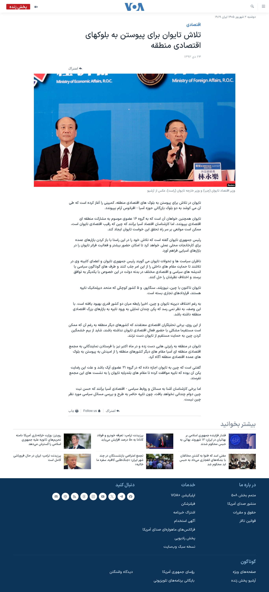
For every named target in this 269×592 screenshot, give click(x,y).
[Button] (75, 68)
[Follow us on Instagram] (93, 496)
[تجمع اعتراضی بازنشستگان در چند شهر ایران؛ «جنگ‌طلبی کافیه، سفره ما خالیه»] (159, 461)
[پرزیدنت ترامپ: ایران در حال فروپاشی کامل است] (77, 461)
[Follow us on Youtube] (102, 496)
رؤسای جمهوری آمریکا (178, 572)
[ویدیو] (36, 7)
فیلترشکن (188, 504)
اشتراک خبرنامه (184, 512)
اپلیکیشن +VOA (183, 495)
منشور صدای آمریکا (241, 504)
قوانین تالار (247, 521)
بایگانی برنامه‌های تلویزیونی (174, 580)
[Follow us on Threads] (84, 496)
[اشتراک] (56, 496)
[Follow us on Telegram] (121, 496)
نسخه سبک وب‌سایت (179, 546)
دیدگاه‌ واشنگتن (121, 572)
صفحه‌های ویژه (244, 572)
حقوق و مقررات (244, 512)
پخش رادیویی (184, 538)
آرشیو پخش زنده (243, 580)
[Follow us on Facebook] (130, 496)
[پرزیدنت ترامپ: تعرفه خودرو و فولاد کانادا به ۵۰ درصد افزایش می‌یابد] (159, 441)
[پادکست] (65, 496)
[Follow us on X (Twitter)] (112, 496)
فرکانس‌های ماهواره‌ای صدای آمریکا (169, 529)
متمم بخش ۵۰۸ (243, 495)
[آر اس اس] (74, 496)
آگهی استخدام (184, 521)
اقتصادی (193, 25)
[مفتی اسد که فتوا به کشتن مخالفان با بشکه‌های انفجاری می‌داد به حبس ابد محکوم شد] (242, 461)
